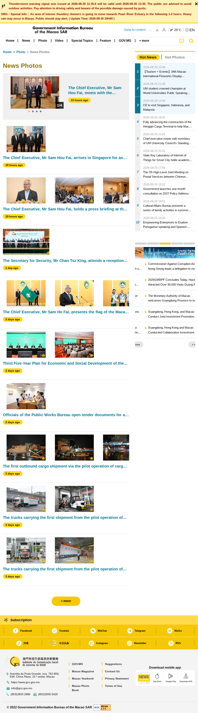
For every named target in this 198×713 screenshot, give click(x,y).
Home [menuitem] (10, 40)
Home (7, 52)
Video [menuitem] (59, 40)
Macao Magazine (83, 671)
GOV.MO (77, 664)
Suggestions (113, 664)
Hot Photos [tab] (175, 57)
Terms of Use (113, 685)
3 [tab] (37, 112)
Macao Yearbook (83, 678)
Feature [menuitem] (105, 40)
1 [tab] (29, 112)
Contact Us (112, 671)
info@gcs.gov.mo (21, 688)
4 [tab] (41, 112)
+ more (187, 344)
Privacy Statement (117, 678)
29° (178, 30)
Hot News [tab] (148, 57)
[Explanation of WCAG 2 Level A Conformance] (102, 707)
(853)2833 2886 (20, 694)
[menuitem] (26, 40)
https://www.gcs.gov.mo (25, 682)
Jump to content (134, 29)
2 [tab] (33, 112)
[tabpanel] (35, 92)
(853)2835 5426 (48, 694)
